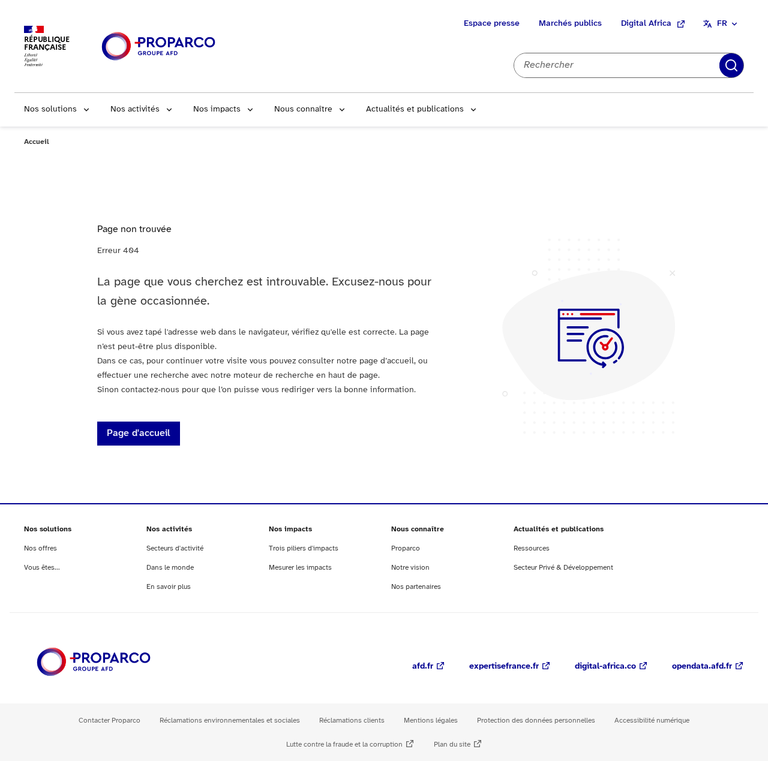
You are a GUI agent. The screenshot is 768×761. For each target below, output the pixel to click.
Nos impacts (217, 109)
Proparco (405, 548)
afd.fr (422, 666)
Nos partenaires (416, 587)
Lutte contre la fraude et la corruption (344, 744)
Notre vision (410, 567)
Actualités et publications (415, 109)
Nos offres (40, 548)
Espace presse (492, 23)
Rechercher (731, 65)
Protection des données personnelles (536, 720)
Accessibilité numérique (651, 720)
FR (722, 23)
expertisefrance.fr (504, 666)
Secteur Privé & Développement (563, 567)
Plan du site (452, 744)
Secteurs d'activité (174, 548)
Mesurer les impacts (300, 567)
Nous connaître (303, 109)
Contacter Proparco (109, 720)
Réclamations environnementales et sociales (230, 720)
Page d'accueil (138, 433)
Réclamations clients (352, 720)
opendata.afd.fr (702, 666)
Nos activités (135, 109)
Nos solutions (50, 109)
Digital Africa (646, 23)
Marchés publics (570, 23)
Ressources (532, 548)
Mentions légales (431, 720)
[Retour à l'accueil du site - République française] (158, 46)
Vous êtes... (42, 567)
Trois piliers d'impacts (303, 548)
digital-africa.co (605, 666)
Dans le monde (170, 567)
